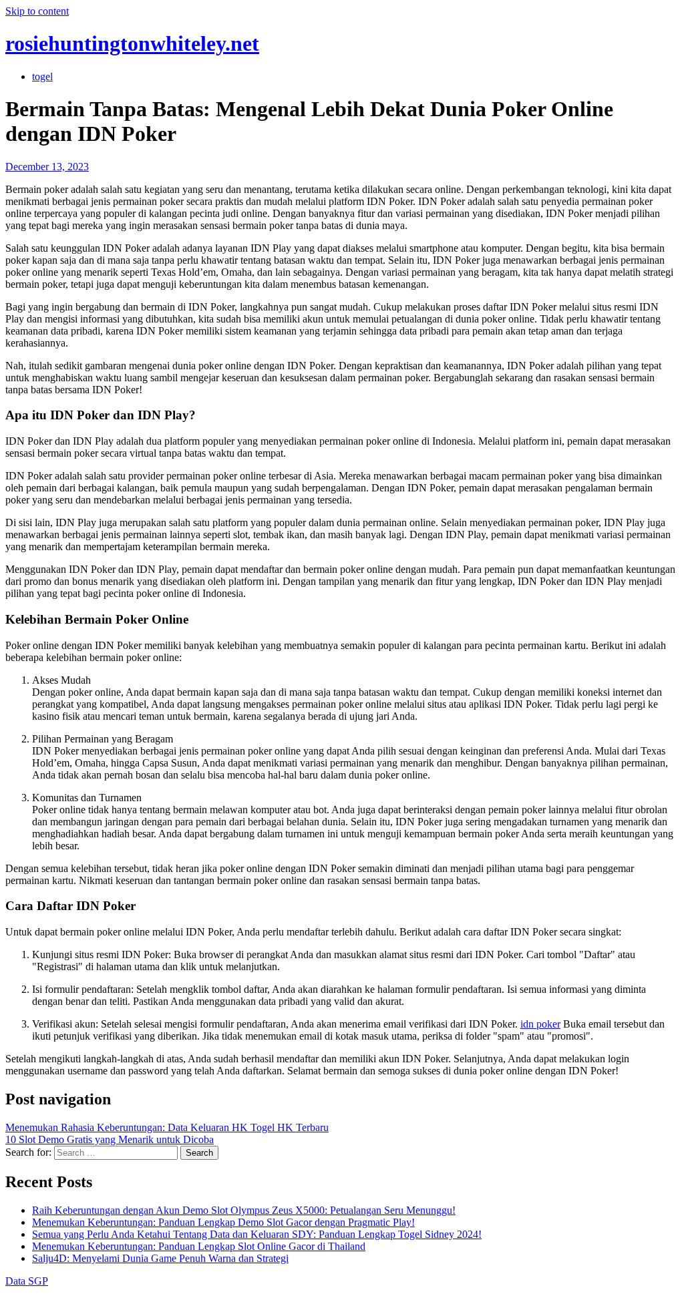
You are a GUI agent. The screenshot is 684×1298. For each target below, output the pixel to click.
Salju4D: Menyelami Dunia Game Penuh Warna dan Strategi (160, 1258)
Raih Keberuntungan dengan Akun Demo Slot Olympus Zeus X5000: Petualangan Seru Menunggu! (244, 1210)
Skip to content (37, 11)
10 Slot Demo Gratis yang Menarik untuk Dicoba (109, 1139)
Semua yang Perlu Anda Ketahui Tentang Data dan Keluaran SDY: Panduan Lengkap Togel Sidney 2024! (257, 1234)
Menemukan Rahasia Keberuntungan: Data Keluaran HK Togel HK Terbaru (167, 1127)
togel (42, 76)
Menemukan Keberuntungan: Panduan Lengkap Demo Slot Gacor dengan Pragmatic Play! (223, 1222)
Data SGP (26, 1281)
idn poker (540, 1024)
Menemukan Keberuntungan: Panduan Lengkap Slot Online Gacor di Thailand (198, 1246)
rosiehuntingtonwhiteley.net (132, 43)
